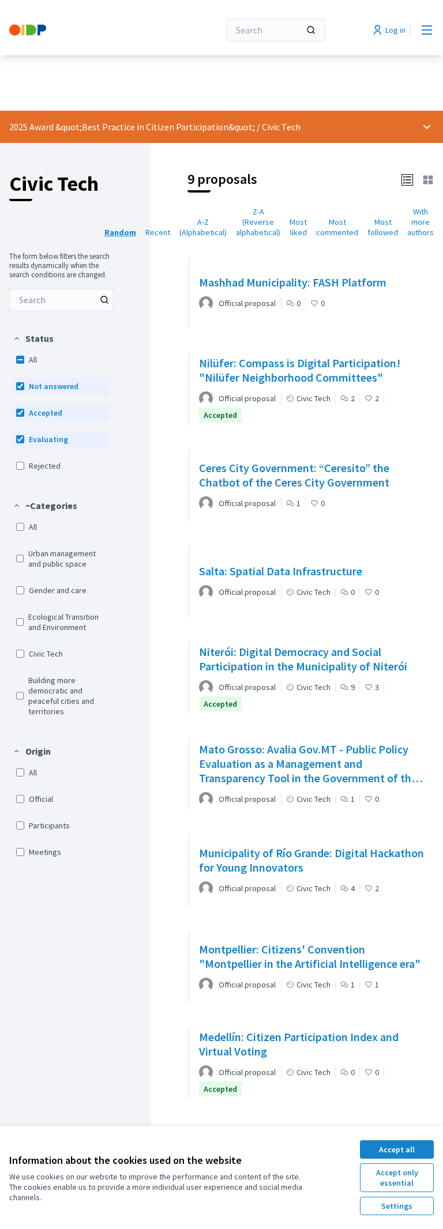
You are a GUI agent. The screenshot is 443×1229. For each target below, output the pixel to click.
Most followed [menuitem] (382, 227)
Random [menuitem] (120, 232)
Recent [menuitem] (157, 232)
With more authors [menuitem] (420, 221)
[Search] (311, 30)
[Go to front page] (86, 30)
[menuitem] (61, 300)
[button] (33, 338)
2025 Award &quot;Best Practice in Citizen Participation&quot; (132, 127)
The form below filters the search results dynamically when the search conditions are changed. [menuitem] (59, 266)
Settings (396, 1206)
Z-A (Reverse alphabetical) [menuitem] (258, 221)
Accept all (397, 1149)
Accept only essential (397, 1177)
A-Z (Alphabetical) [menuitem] (203, 227)
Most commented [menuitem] (337, 227)
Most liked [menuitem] (298, 227)
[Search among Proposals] (104, 299)
